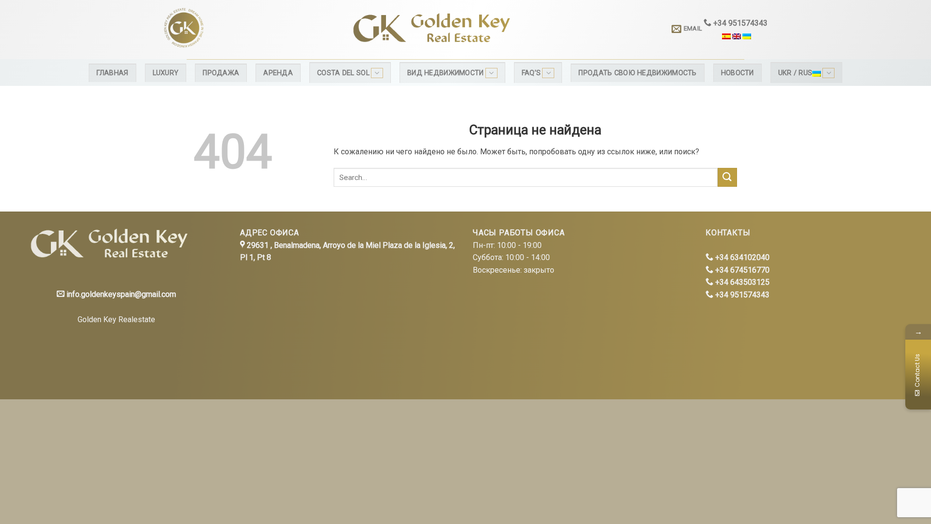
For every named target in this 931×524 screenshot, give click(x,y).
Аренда (278, 73)
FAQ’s (531, 73)
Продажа (221, 73)
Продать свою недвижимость (637, 73)
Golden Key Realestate (116, 319)
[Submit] (727, 177)
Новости (737, 73)
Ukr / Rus (795, 73)
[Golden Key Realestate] (106, 244)
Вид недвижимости (445, 73)
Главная (112, 73)
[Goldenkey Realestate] (241, 29)
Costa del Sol (343, 73)
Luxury (166, 73)
